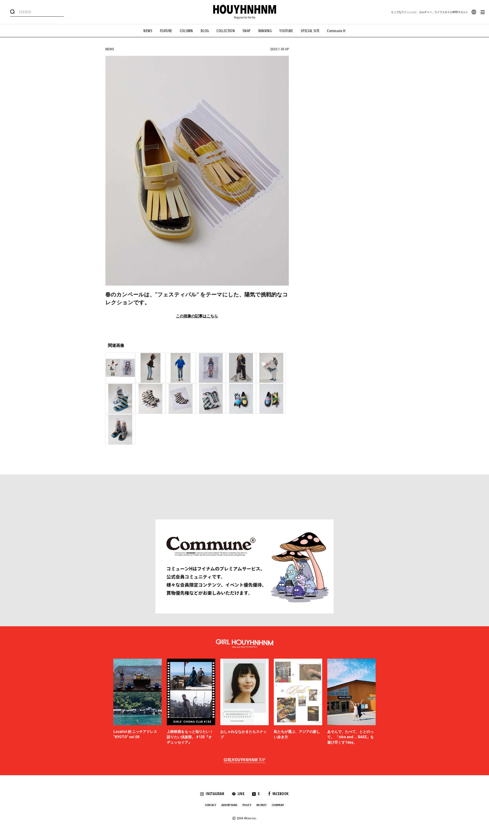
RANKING (265, 30)
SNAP (246, 30)
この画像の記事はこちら (197, 316)
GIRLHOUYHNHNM (245, 760)
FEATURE (166, 30)
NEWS (147, 30)
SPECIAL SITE (310, 30)
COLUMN (186, 30)
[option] (137, 702)
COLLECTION (225, 30)
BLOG (205, 30)
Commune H (336, 30)
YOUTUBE (286, 30)
